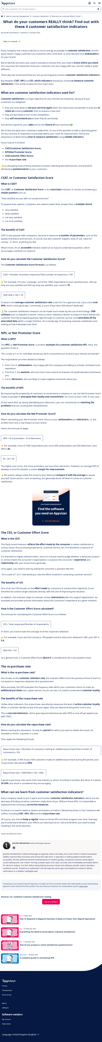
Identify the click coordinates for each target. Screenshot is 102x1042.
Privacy (4, 986)
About (4, 1003)
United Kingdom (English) (24, 1034)
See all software (51, 901)
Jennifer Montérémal (11, 33)
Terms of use (6, 995)
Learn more (83, 886)
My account (6, 1019)
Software (5, 1008)
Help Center (6, 1024)
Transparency (7, 990)
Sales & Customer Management (17, 16)
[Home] (2, 16)
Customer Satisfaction (40, 16)
